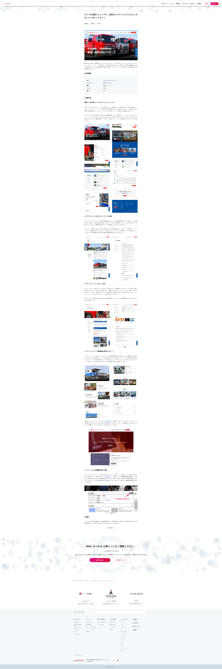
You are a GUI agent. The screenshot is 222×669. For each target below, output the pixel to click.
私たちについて (165, 3)
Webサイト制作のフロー (102, 622)
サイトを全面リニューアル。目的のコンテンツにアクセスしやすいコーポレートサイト (98, 580)
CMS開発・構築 (112, 624)
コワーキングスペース (113, 626)
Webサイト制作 (89, 622)
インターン (123, 636)
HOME (75, 580)
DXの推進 (87, 631)
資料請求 (206, 3)
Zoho (122, 645)
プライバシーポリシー (78, 655)
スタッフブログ (184, 3)
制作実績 (178, 3)
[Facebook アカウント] (118, 660)
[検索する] (147, 612)
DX (121, 629)
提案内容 (93, 23)
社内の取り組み (124, 631)
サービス (172, 3)
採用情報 (199, 3)
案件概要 (86, 23)
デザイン (122, 622)
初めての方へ (192, 3)
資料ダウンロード (122, 560)
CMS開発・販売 (89, 624)
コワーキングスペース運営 (91, 626)
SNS (122, 650)
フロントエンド (124, 648)
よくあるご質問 (100, 624)
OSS (122, 624)
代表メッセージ (77, 626)
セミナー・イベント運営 (90, 629)
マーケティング (124, 626)
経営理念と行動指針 (77, 624)
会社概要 (75, 629)
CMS (122, 643)
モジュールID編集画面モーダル (107, 476)
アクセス (75, 631)
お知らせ (122, 638)
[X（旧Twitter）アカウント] (114, 660)
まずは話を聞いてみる (111, 527)
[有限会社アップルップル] (7, 3)
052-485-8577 (90, 661)
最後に (99, 23)
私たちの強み (76, 622)
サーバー (122, 641)
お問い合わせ (214, 3)
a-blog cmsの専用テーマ (108, 421)
